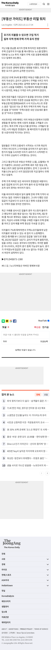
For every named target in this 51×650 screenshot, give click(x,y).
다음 (47, 473)
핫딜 (3, 590)
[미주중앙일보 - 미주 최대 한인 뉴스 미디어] (10, 4)
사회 (3, 559)
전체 (38, 394)
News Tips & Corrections (25, 633)
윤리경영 (4, 633)
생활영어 (5, 606)
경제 (3, 564)
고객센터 (12, 633)
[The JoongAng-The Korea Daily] (12, 544)
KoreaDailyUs (8, 596)
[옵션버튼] (47, 25)
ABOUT (4, 629)
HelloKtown (7, 585)
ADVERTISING (13, 629)
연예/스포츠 (6, 574)
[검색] (44, 4)
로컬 (46, 394)
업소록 (4, 611)
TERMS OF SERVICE (41, 629)
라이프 (4, 569)
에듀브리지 (6, 601)
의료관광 (5, 617)
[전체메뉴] (48, 4)
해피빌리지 (6, 622)
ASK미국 (5, 580)
